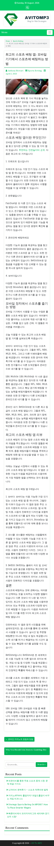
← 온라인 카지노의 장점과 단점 (19, 739)
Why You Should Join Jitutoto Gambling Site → (26, 751)
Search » (41, 764)
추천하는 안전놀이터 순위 (32, 150)
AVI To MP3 (36, 843)
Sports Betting (18, 41)
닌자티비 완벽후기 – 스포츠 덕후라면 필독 (28, 790)
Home (8, 41)
